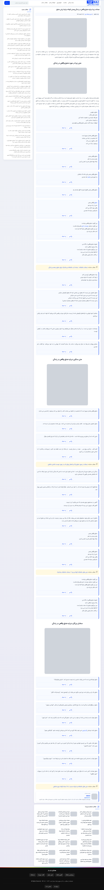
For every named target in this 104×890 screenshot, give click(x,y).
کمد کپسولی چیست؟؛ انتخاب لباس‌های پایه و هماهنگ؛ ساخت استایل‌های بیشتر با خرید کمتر (18, 29)
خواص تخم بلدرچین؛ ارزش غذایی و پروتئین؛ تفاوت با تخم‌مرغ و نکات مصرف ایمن (18, 15)
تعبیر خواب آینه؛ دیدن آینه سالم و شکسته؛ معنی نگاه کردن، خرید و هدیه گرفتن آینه (19, 49)
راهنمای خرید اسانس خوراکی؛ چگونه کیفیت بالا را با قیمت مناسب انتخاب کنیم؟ (19, 131)
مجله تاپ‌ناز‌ (93, 2)
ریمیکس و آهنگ (69, 875)
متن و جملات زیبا (88, 14)
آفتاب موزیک (41, 875)
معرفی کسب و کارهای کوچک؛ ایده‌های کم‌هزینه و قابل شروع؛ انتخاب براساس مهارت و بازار (18, 39)
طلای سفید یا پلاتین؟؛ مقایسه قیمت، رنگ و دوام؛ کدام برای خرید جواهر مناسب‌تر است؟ (18, 121)
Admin (88, 796)
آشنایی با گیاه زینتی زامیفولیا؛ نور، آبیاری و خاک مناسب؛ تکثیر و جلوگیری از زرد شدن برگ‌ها (18, 111)
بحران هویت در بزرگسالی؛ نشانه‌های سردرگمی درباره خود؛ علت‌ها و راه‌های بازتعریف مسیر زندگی (17, 146)
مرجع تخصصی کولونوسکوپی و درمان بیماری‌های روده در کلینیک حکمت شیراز (18, 82)
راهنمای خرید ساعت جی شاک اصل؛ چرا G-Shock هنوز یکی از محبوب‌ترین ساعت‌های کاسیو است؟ (18, 156)
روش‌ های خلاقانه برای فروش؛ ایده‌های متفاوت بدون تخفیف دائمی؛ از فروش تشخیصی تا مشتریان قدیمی (18, 44)
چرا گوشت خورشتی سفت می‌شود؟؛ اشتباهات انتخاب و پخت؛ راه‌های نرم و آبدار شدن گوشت (18, 54)
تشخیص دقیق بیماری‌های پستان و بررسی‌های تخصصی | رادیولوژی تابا (18, 34)
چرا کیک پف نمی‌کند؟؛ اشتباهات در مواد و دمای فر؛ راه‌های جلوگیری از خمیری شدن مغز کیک (19, 72)
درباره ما (56, 886)
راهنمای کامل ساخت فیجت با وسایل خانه (21, 58)
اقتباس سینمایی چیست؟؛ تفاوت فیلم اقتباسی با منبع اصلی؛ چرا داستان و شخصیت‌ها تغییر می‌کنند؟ (19, 102)
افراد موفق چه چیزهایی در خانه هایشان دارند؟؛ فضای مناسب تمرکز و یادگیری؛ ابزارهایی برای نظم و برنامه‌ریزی (18, 87)
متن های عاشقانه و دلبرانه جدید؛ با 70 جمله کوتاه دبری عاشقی (70, 787)
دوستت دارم (85, 226)
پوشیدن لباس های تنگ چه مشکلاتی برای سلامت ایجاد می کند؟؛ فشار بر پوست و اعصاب (18, 136)
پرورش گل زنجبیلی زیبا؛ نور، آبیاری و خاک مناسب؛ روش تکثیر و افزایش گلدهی (18, 106)
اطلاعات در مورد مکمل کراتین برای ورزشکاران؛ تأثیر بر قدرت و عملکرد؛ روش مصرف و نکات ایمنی (18, 62)
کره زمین (84, 730)
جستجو (7, 3)
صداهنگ (33, 875)
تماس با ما (48, 886)
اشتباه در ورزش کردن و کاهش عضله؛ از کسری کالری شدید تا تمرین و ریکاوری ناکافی (19, 67)
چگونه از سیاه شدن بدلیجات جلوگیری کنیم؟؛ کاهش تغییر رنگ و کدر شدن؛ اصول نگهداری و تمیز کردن (18, 116)
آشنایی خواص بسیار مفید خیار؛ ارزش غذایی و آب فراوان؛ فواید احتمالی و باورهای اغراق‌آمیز (18, 19)
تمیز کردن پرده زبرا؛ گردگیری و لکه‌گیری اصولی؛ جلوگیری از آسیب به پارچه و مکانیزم (18, 24)
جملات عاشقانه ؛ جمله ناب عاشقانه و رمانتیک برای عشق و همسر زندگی (68, 267)
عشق (95, 203)
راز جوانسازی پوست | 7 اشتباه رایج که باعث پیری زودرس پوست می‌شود (18, 126)
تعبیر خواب (50, 875)
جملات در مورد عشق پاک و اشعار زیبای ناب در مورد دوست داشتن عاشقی (68, 464)
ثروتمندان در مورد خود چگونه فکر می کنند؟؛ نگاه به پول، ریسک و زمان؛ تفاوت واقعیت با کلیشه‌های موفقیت (18, 92)
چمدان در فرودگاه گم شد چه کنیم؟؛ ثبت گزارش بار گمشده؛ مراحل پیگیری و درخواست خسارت (19, 77)
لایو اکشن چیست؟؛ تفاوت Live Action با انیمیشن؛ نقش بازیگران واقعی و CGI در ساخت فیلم (18, 97)
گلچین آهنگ (59, 875)
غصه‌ (88, 177)
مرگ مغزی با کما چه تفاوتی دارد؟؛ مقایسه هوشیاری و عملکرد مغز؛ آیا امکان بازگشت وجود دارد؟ (18, 141)
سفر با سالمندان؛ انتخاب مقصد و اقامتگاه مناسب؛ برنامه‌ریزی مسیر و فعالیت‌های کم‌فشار (19, 151)
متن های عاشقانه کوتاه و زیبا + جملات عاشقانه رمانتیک (72, 572)
